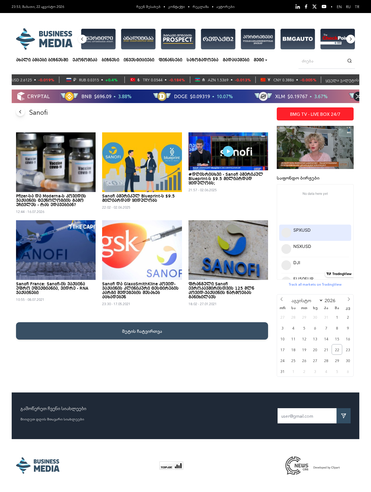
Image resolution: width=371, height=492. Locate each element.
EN (339, 6)
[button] (82, 39)
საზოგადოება (202, 60)
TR (357, 6)
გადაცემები (236, 60)
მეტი (259, 60)
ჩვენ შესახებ (148, 6)
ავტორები (225, 6)
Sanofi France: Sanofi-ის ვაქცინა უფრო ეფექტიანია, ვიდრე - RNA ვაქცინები (52, 288)
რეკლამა (201, 6)
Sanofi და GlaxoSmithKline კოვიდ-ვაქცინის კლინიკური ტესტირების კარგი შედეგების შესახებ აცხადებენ (140, 290)
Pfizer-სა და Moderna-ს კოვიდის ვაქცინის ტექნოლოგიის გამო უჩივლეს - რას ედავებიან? (51, 200)
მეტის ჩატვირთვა (142, 331)
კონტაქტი (176, 6)
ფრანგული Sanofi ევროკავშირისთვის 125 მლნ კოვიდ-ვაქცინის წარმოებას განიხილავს (221, 290)
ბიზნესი (110, 60)
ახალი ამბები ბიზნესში (42, 60)
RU (348, 6)
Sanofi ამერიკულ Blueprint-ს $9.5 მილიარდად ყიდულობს (138, 198)
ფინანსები (170, 60)
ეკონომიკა (85, 60)
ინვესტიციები (139, 60)
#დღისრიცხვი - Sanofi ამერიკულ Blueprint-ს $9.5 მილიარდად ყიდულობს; (225, 179)
